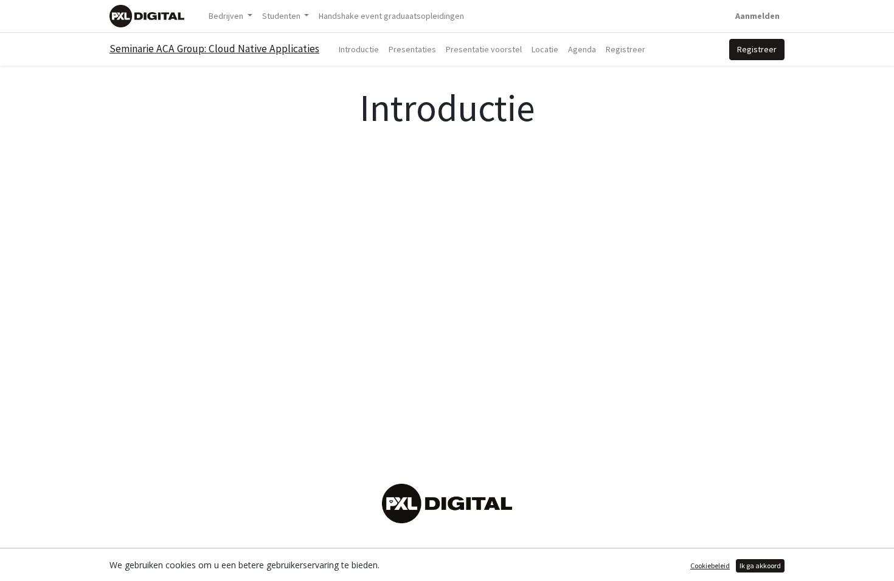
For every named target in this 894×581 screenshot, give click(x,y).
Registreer (757, 49)
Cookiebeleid (710, 565)
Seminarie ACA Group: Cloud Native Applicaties (214, 48)
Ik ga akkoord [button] (760, 565)
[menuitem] (391, 16)
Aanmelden (757, 15)
